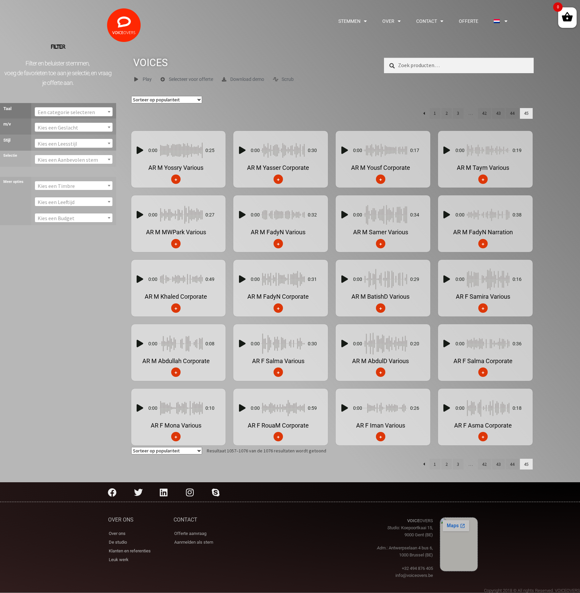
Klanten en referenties (130, 550)
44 (512, 113)
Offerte (468, 21)
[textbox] (73, 112)
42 (484, 113)
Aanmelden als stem (193, 542)
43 (498, 113)
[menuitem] (500, 21)
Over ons (117, 533)
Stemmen (349, 21)
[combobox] (73, 111)
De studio (118, 542)
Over (388, 21)
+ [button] (176, 179)
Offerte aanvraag (190, 533)
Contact (426, 21)
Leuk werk (119, 559)
